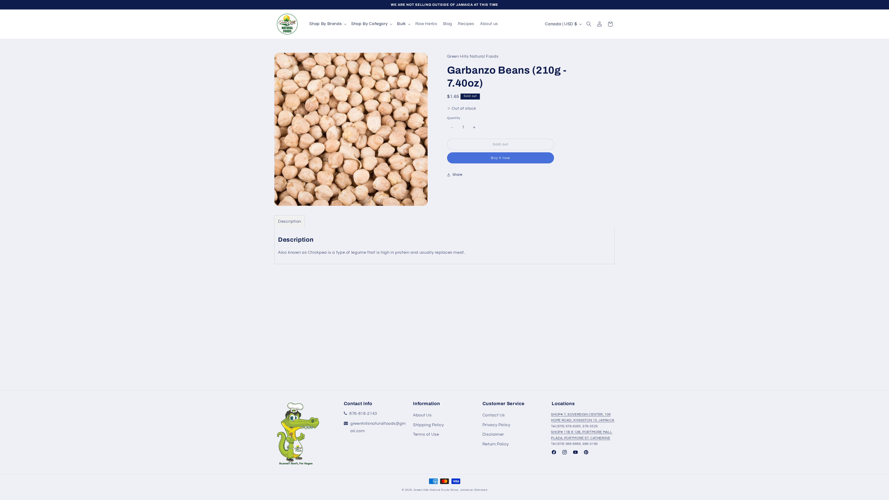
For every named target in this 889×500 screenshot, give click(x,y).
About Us (422, 415)
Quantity (453, 118)
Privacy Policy (496, 424)
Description (289, 221)
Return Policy (495, 444)
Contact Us (493, 415)
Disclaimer (493, 434)
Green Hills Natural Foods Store (436, 490)
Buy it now (500, 158)
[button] (327, 24)
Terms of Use (426, 434)
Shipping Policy (428, 424)
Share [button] (457, 174)
